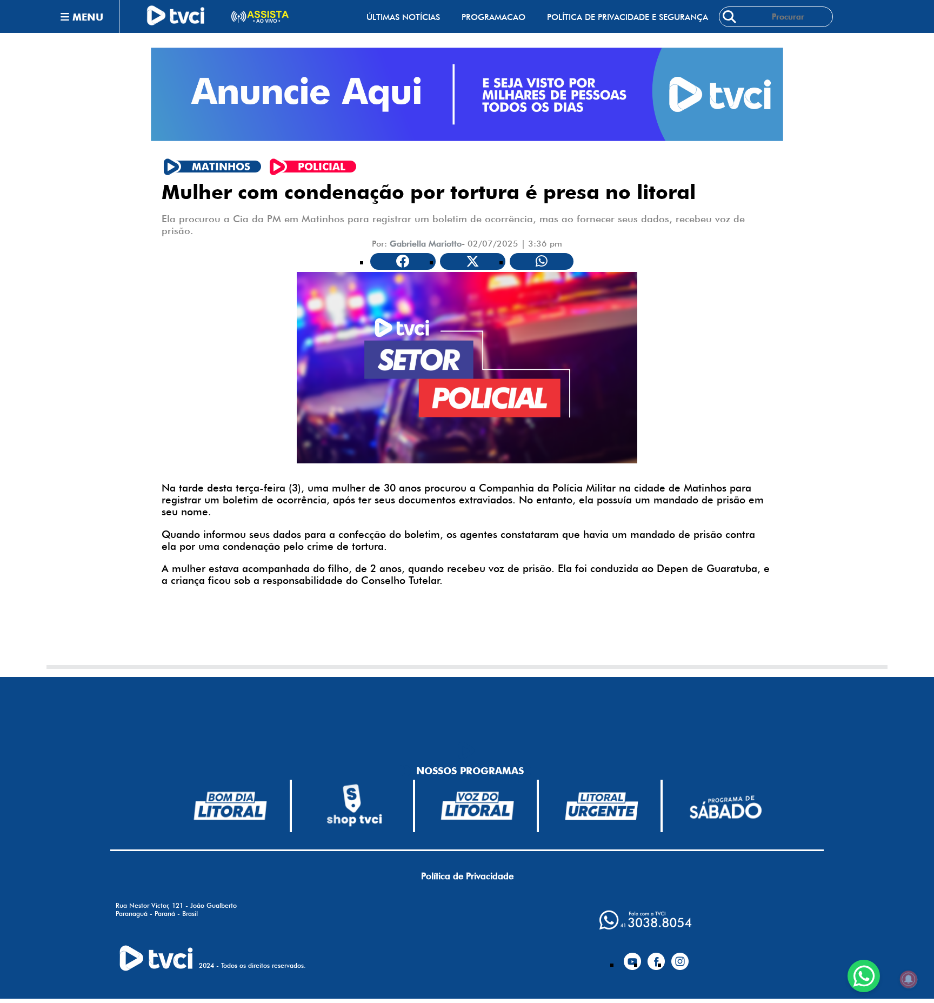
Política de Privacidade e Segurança (627, 17)
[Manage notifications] (908, 979)
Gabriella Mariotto (426, 243)
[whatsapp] (645, 920)
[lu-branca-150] (601, 806)
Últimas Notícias (403, 17)
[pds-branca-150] (725, 805)
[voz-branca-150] (477, 805)
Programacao (493, 17)
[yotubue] (632, 957)
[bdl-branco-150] (230, 805)
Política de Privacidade (467, 876)
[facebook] (656, 957)
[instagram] (680, 957)
